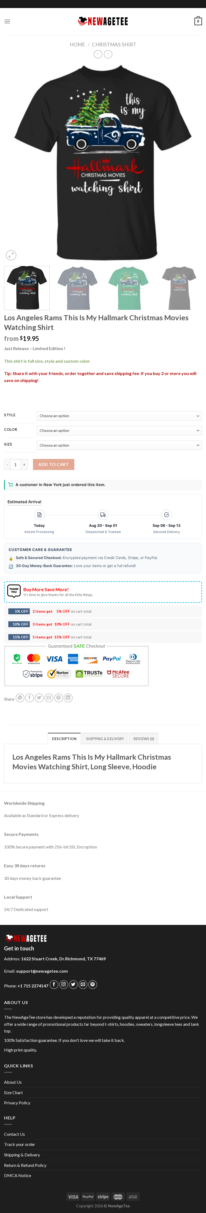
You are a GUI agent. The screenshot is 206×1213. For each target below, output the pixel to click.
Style (10, 415)
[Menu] (7, 21)
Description (64, 739)
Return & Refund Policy (25, 1165)
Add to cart (53, 464)
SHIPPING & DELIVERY (105, 739)
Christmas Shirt (114, 44)
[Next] (191, 163)
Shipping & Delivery (22, 1154)
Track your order (19, 1144)
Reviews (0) (144, 739)
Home (77, 44)
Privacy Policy (17, 1102)
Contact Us (14, 1134)
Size (8, 444)
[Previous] (15, 163)
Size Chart (13, 1092)
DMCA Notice (17, 1175)
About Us (13, 1082)
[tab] (64, 738)
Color (10, 430)
